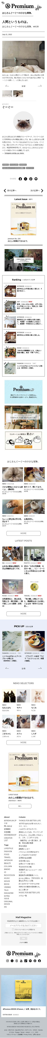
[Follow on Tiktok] (26, 961)
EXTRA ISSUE (7, 897)
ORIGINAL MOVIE (8, 903)
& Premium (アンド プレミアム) (23, 6)
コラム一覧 (23, 896)
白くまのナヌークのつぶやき (29, 884)
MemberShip (10, 835)
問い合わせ (8, 826)
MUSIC (7, 878)
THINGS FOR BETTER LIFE (30, 821)
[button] (7, 86)
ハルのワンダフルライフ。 (28, 829)
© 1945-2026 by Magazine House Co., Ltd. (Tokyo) (23, 1026)
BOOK (6, 884)
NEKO (6, 165)
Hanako (40, 1030)
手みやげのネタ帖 (25, 867)
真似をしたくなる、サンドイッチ (31, 832)
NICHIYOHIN (9, 875)
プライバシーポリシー (23, 932)
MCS (36, 1032)
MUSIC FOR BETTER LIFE (29, 893)
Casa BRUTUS (19, 1030)
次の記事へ (35, 190)
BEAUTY (7, 863)
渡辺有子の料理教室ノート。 (29, 875)
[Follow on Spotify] (30, 961)
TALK (6, 890)
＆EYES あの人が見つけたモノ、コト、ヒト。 (31, 825)
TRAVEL (7, 857)
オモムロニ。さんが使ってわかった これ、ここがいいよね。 (31, 836)
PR (5, 907)
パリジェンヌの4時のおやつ (29, 852)
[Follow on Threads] (16, 961)
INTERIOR (8, 860)
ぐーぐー (7, 106)
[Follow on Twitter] (12, 961)
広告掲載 (7, 832)
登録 (23, 938)
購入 (19, 806)
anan (6, 1030)
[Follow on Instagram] (7, 961)
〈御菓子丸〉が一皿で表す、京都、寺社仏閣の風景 (30, 841)
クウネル (11, 1032)
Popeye (17, 1032)
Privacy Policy (28, 1034)
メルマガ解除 (23, 942)
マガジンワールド (12, 1034)
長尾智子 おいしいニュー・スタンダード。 (30, 871)
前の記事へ (11, 190)
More (23, 533)
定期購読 (7, 829)
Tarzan (22, 1032)
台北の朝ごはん (24, 861)
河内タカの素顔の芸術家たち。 (30, 887)
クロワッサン (28, 1030)
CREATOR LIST (8, 839)
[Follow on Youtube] (21, 961)
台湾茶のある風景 (25, 858)
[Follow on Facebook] (39, 961)
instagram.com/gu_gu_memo (14, 153)
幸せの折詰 (23, 846)
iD (5, 872)
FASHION (8, 851)
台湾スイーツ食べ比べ (27, 864)
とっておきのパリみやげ (27, 855)
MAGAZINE (8, 893)
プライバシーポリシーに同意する (24, 929)
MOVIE (7, 881)
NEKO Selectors (23, 683)
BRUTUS (11, 1030)
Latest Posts (23, 541)
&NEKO (23, 165)
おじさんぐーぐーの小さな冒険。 (17, 13)
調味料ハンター (24, 849)
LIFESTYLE (8, 848)
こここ (32, 1032)
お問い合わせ (36, 1034)
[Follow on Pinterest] (35, 961)
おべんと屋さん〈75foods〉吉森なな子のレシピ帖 (31, 879)
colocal (28, 1032)
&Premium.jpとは (10, 822)
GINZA (35, 1030)
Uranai (7, 887)
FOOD (6, 854)
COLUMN (14, 165)
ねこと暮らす (23, 890)
